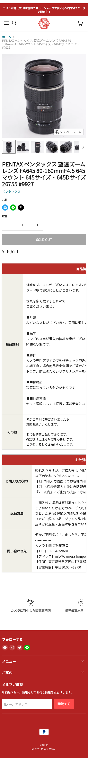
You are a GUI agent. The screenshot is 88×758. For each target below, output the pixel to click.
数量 (4, 216)
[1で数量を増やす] (37, 225)
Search (44, 745)
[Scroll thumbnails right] (82, 147)
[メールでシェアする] (5, 207)
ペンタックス (11, 191)
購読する (64, 703)
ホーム (6, 37)
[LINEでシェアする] (13, 207)
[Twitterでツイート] (21, 207)
